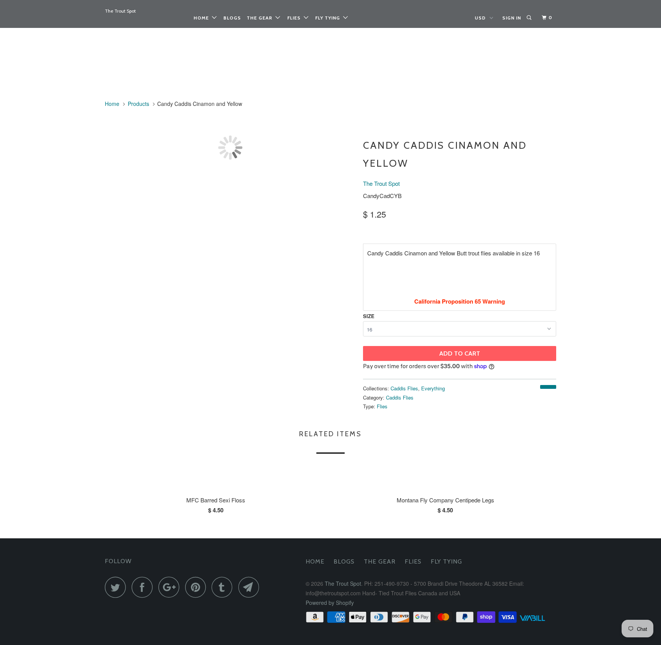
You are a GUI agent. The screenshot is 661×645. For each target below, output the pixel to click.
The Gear (261, 18)
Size (368, 316)
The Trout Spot (120, 11)
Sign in (511, 18)
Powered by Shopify (330, 602)
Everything (433, 388)
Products (138, 103)
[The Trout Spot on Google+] (171, 587)
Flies (295, 18)
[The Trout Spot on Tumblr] (224, 587)
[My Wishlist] (537, 17)
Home (203, 18)
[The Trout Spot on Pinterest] (197, 587)
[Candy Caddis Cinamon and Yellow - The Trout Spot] (230, 147)
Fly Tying (329, 18)
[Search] (529, 17)
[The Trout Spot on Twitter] (117, 587)
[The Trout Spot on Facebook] (144, 587)
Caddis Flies (404, 388)
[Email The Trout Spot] (251, 587)
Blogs (232, 18)
